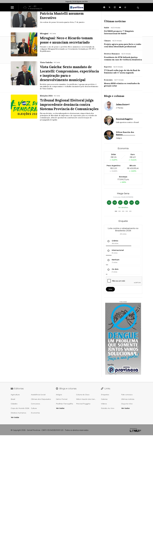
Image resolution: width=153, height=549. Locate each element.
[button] (116, 211)
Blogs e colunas (114, 96)
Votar (110, 289)
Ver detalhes (123, 207)
